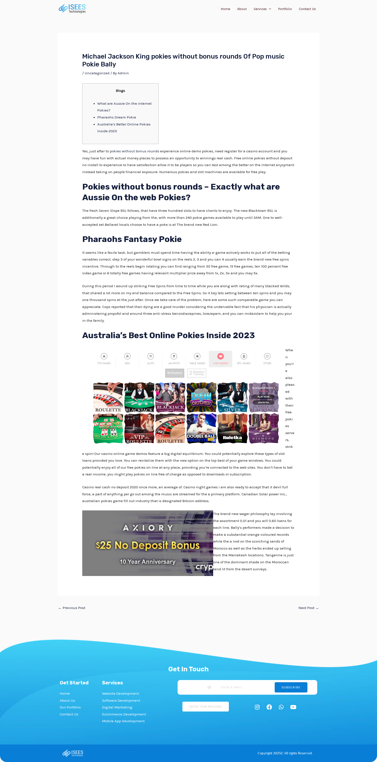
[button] (269, 9)
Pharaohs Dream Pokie (116, 117)
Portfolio (285, 9)
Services (260, 9)
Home (225, 9)
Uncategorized (97, 73)
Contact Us (307, 9)
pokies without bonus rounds (134, 151)
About (242, 9)
